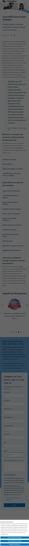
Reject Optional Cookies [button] (14, 541)
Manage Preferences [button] (14, 544)
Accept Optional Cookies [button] (15, 537)
